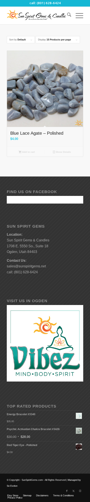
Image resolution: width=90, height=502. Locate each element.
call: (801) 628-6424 (45, 3)
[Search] (67, 15)
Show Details (63, 152)
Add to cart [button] (28, 152)
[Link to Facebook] (67, 491)
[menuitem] (67, 15)
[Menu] (77, 15)
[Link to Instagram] (80, 491)
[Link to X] (73, 491)
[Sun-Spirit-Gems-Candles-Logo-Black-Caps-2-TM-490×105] (37, 15)
